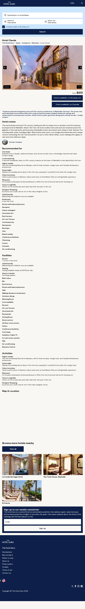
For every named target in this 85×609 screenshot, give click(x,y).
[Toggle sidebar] (82, 3)
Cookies (5, 567)
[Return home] (9, 3)
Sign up (42, 528)
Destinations (7, 552)
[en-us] (4, 580)
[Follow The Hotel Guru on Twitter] (72, 586)
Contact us (6, 573)
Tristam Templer (15, 142)
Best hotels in (7, 555)
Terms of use (7, 570)
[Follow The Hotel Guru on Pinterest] (82, 586)
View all (13, 449)
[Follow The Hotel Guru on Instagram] (78, 586)
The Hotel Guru (8, 548)
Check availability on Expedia (67, 104)
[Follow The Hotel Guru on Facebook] (75, 586)
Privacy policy (7, 564)
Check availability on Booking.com (67, 98)
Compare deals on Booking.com (17, 27)
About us (5, 561)
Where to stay (7, 558)
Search (42, 32)
